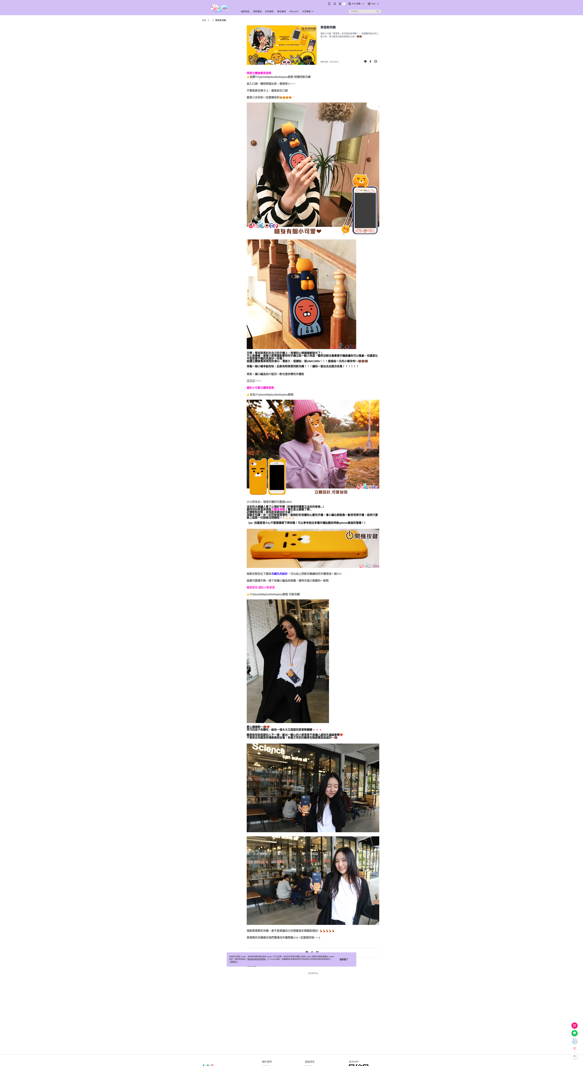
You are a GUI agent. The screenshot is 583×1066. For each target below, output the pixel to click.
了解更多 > (233, 962)
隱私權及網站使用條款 (256, 959)
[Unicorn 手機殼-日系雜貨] (219, 8)
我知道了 (344, 959)
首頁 (204, 20)
